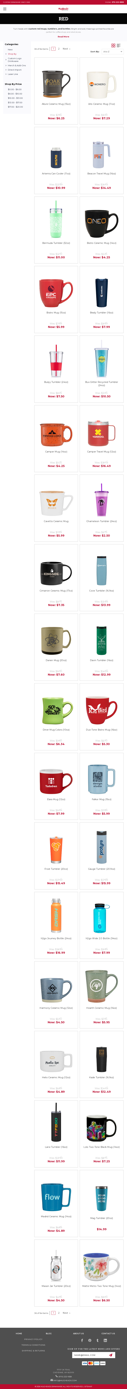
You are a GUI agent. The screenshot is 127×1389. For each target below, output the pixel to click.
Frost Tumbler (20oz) (56, 869)
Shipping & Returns (33, 1350)
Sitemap (88, 1386)
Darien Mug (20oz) (56, 660)
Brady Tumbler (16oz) (101, 312)
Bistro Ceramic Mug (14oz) (101, 243)
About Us (78, 1333)
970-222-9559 (118, 2)
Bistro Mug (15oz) (56, 312)
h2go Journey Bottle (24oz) (56, 938)
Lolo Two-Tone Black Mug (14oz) (101, 1147)
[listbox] (113, 51)
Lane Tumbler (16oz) (56, 1147)
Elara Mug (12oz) (56, 799)
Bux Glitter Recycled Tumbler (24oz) (101, 384)
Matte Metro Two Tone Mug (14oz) (101, 1286)
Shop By (12, 54)
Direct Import (15, 70)
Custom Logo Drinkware (15, 59)
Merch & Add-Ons (17, 65)
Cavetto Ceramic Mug (56, 521)
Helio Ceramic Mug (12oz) (56, 1077)
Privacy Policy (33, 1339)
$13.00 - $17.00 (15, 102)
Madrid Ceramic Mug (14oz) (56, 1216)
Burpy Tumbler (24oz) (56, 382)
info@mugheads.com (65, 1380)
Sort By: (94, 51)
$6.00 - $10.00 (15, 93)
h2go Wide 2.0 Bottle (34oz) (101, 938)
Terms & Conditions (33, 1345)
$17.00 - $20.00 (15, 107)
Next (66, 48)
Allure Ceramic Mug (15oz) (56, 104)
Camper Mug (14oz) (56, 451)
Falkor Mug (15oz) (101, 799)
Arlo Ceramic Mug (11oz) (101, 104)
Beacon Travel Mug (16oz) (101, 173)
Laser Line (13, 74)
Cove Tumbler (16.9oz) (101, 590)
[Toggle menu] (15, 9)
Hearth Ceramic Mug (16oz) (101, 1008)
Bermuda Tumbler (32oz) (56, 243)
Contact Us (108, 1333)
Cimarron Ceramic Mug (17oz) (56, 590)
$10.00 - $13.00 (15, 98)
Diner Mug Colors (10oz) (56, 729)
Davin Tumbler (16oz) (101, 660)
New (10, 49)
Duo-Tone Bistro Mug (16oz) (101, 729)
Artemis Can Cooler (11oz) (56, 173)
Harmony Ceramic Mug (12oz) (56, 1008)
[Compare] (71, 64)
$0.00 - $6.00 (15, 89)
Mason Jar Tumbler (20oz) (56, 1286)
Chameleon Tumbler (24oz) (101, 521)
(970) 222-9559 (65, 1376)
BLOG (49, 1333)
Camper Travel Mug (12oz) (101, 451)
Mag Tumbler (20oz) (101, 1218)
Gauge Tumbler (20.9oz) (101, 869)
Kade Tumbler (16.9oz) (101, 1077)
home (19, 1333)
